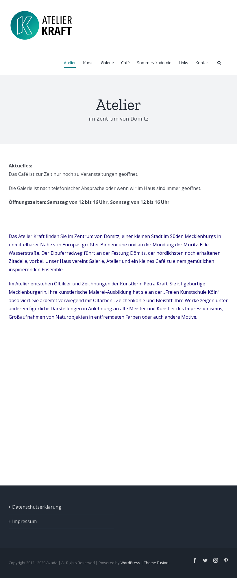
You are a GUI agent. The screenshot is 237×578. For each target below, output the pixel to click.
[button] (219, 63)
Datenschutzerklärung (36, 507)
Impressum (24, 521)
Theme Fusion (156, 562)
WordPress (130, 562)
